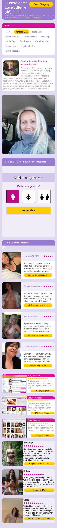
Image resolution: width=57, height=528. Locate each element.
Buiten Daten (31, 36)
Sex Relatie (25, 41)
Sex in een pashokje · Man (39, 519)
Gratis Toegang (41, 4)
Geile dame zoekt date (38, 305)
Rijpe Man (36, 32)
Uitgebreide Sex (28, 46)
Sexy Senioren (42, 391)
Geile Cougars (42, 435)
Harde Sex (10, 41)
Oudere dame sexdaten (38, 275)
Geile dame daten (38, 365)
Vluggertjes (11, 46)
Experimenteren (13, 36)
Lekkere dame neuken (38, 335)
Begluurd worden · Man (39, 464)
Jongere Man (22, 32)
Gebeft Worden (42, 41)
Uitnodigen (46, 36)
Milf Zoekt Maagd (42, 413)
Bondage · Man (39, 490)
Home (8, 31)
